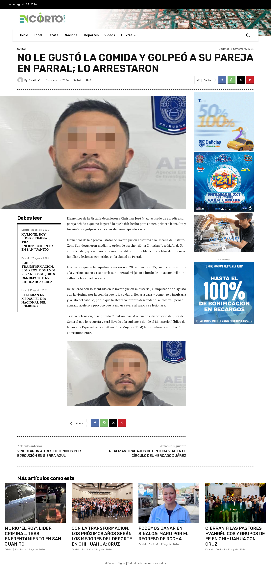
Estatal (21, 48)
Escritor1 (34, 80)
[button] (248, 35)
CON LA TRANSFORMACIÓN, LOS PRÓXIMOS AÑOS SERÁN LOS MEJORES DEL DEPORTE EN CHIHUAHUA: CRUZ (38, 272)
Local (24, 290)
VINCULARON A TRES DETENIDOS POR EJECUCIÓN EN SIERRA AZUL (49, 453)
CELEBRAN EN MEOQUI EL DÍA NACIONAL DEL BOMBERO (33, 300)
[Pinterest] (250, 80)
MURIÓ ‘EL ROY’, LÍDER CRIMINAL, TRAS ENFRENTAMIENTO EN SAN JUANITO (33, 536)
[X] (241, 80)
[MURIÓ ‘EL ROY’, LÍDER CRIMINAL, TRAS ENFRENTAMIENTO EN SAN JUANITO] (35, 503)
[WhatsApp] (231, 80)
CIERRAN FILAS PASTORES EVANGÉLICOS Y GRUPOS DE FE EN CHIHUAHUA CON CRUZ (235, 536)
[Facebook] (258, 4)
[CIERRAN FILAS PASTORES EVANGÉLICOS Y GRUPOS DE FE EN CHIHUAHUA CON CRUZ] (235, 503)
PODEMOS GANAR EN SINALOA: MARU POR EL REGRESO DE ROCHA (163, 533)
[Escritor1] (20, 80)
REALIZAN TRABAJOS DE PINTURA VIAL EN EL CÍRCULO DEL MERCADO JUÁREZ (147, 453)
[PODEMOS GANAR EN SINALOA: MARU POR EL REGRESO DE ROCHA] (168, 503)
